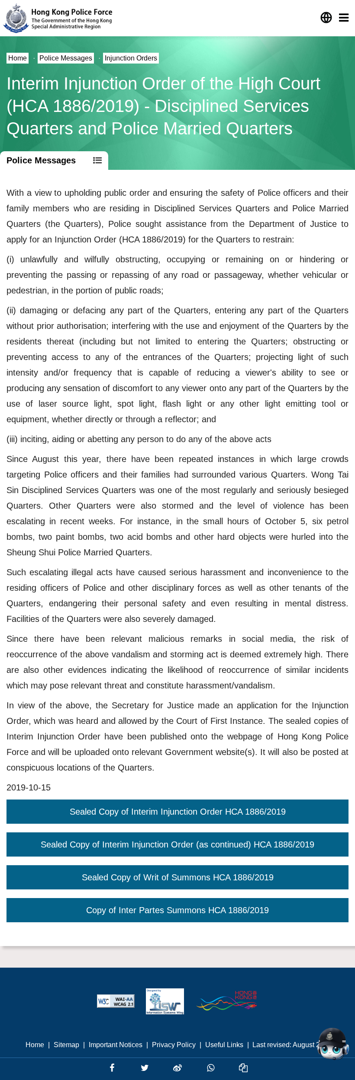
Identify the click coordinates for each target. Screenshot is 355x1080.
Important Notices (115, 1044)
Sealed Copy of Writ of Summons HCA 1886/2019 (178, 877)
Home (17, 58)
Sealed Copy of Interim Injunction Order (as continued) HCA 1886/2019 (177, 844)
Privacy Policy (174, 1044)
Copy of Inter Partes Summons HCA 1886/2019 (177, 910)
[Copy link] (243, 1068)
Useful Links (224, 1044)
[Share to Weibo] (178, 1068)
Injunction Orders (131, 58)
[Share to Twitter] (145, 1068)
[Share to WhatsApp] (211, 1068)
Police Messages (65, 58)
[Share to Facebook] (113, 1068)
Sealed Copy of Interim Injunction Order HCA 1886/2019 (178, 811)
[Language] (326, 17)
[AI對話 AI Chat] (333, 1044)
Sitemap (66, 1044)
